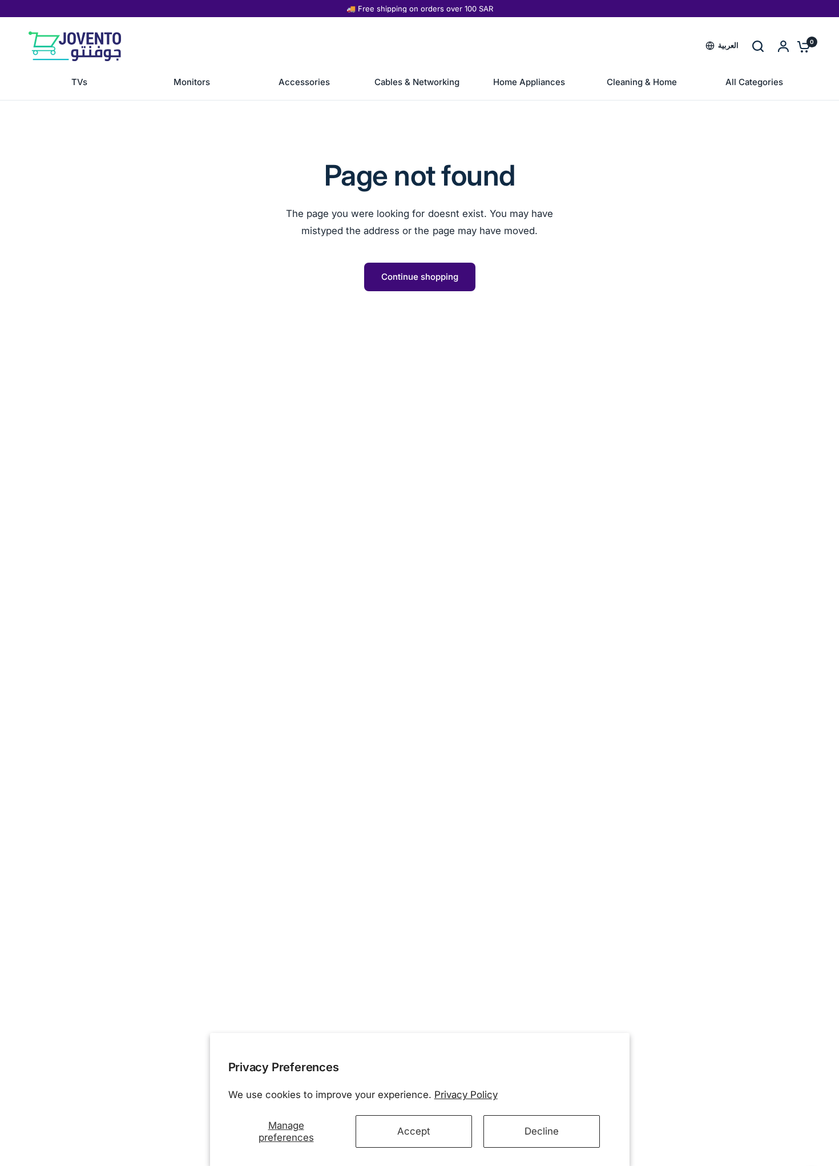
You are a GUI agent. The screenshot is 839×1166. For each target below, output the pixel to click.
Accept (413, 1131)
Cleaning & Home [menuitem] (642, 82)
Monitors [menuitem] (192, 82)
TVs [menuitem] (79, 82)
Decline (542, 1131)
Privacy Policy (466, 1094)
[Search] (758, 46)
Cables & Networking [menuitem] (416, 82)
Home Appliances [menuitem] (529, 82)
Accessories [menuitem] (304, 82)
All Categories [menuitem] (754, 82)
